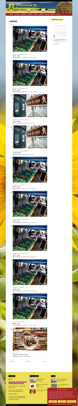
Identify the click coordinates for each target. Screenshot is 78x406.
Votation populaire (17, 121)
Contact (17, 0)
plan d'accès (11, 387)
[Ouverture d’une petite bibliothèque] (30, 339)
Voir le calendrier (56, 43)
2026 (18, 404)
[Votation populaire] (30, 105)
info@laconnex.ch (19, 390)
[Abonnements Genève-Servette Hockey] (32, 386)
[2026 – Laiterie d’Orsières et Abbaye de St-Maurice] (54, 380)
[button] (75, 389)
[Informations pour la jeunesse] (32, 391)
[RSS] (24, 1)
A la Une (11, 14)
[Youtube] (26, 1)
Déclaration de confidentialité (66, 403)
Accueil (10, 0)
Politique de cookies (56, 403)
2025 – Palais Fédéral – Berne (63, 384)
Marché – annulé (16, 55)
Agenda (41, 14)
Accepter (53, 401)
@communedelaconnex (17, 391)
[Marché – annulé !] (30, 170)
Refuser (61, 401)
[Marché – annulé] (30, 39)
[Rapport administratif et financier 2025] (32, 380)
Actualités (13, 0)
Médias (52, 14)
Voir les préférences (71, 401)
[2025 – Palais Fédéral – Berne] (54, 386)
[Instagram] (22, 1)
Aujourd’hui (28, 361)
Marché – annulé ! (16, 186)
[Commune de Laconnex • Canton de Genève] (23, 7)
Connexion (69, 0)
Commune (23, 14)
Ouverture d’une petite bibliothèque (20, 354)
